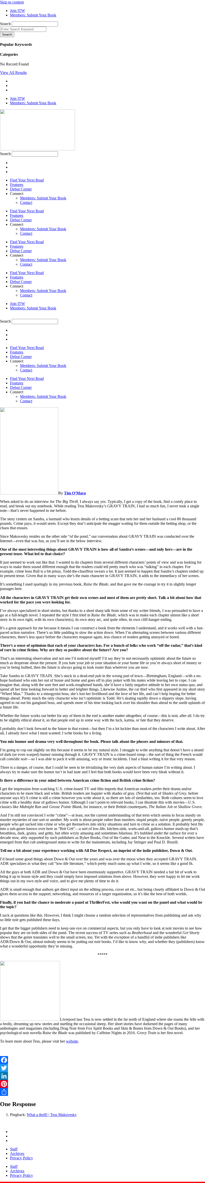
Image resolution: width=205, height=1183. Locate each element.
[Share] (102, 1092)
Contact (26, 202)
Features (16, 184)
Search (5, 24)
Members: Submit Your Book (43, 198)
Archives (17, 1153)
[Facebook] (102, 1060)
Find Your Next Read (27, 180)
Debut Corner (21, 189)
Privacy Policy (21, 1158)
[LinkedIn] (102, 1076)
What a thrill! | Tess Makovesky (52, 1115)
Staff (14, 1149)
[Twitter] (102, 1068)
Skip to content (12, 2)
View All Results (13, 72)
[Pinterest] (102, 1084)
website (72, 1041)
